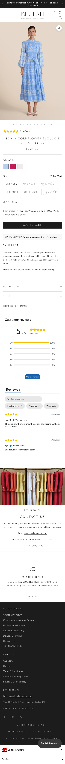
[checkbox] (51, 406)
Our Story (8, 660)
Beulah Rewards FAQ (13, 630)
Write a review (32, 377)
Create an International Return (18, 620)
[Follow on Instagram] (13, 717)
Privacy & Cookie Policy (14, 681)
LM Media (51, 732)
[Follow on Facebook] (4, 717)
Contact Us (9, 641)
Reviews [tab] (13, 389)
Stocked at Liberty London (16, 676)
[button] (32, 343)
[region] (32, 579)
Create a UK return (12, 614)
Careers (7, 666)
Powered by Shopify (47, 738)
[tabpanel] (32, 426)
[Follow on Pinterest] (21, 717)
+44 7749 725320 (35, 545)
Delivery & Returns (12, 635)
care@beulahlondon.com (35, 533)
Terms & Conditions (13, 671)
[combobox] (32, 750)
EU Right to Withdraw (14, 625)
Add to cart (32, 225)
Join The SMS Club (12, 646)
